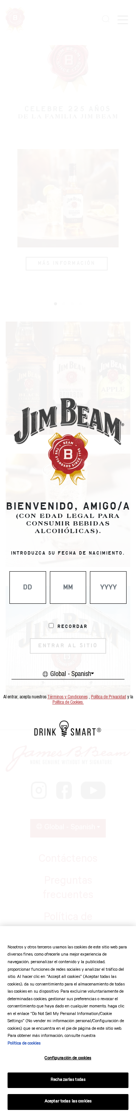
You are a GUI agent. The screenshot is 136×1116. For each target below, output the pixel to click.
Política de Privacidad (108, 697)
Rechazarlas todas (68, 1080)
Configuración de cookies (68, 1058)
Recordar (72, 627)
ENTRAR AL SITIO (68, 645)
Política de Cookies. (68, 702)
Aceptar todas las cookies (68, 1101)
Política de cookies (24, 1043)
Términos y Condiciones (68, 697)
